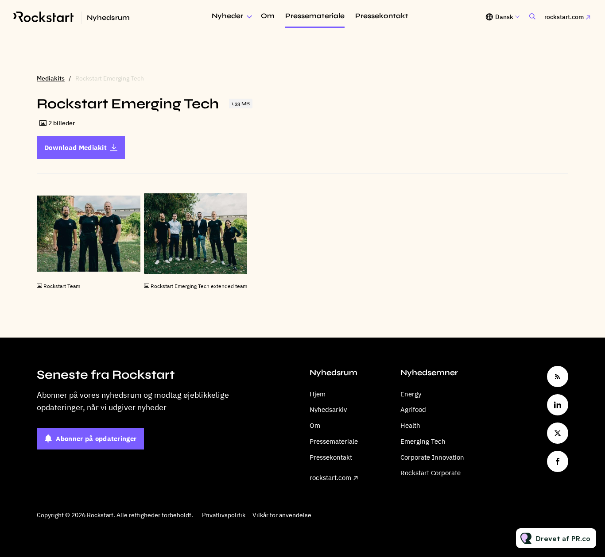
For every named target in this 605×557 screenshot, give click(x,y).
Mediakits (51, 78)
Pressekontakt (381, 16)
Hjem (318, 394)
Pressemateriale (315, 16)
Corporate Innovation (432, 457)
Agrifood (413, 409)
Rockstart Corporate (430, 473)
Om (268, 16)
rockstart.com (564, 17)
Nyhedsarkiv (328, 409)
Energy (410, 394)
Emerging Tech (423, 441)
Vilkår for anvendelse (281, 515)
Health (410, 425)
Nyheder (227, 16)
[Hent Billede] (129, 268)
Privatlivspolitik (223, 515)
